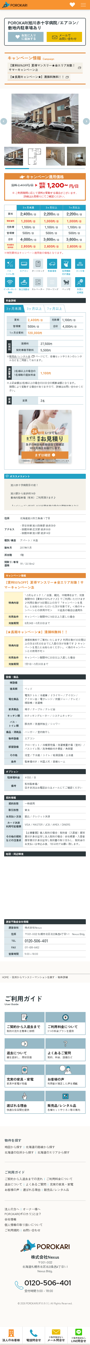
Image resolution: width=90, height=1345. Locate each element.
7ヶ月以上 (54, 308)
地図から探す (13, 1147)
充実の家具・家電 (61, 1184)
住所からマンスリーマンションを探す (33, 977)
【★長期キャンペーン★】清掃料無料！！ (36, 77)
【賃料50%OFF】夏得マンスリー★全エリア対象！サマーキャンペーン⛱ (42, 67)
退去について (13, 1184)
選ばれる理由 (31, 1190)
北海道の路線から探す (40, 1147)
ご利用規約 (12, 1230)
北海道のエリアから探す (53, 1152)
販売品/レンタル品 (19, 356)
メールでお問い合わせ (68, 37)
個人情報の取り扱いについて (24, 1225)
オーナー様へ (31, 1209)
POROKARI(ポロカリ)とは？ (23, 1214)
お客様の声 (12, 1190)
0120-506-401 (47, 1282)
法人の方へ (12, 1209)
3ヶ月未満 (13, 308)
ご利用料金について (59, 1179)
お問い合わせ (31, 1230)
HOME (5, 977)
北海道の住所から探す (19, 1152)
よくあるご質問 (36, 1184)
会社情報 (10, 1219)
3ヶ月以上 (34, 308)
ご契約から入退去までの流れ (24, 1179)
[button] (3, 121)
